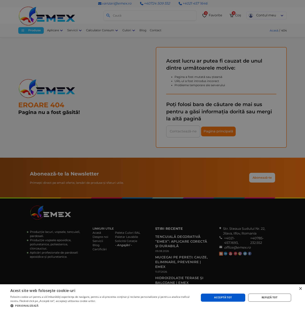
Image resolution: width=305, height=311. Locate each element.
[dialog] (152, 297)
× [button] (300, 288)
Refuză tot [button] (270, 297)
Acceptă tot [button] (223, 297)
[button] (102, 305)
